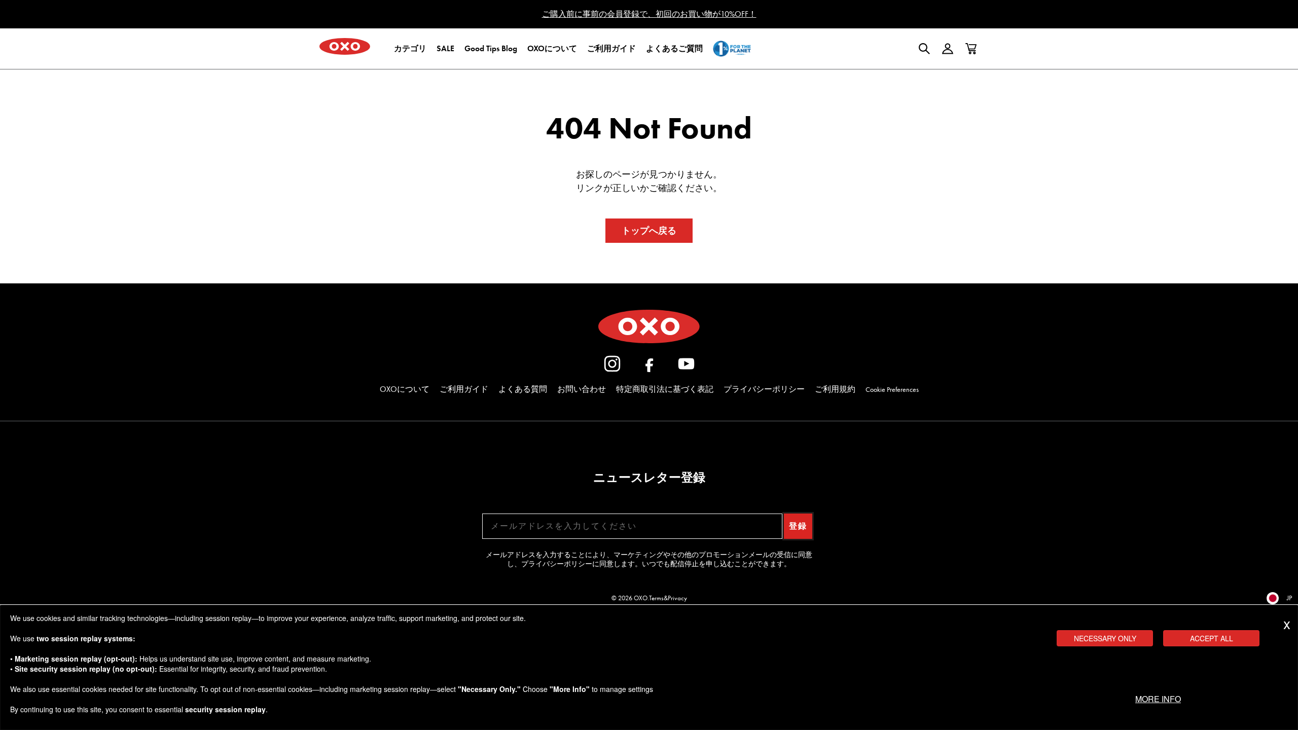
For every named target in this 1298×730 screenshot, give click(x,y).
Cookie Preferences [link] (892, 389)
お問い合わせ (581, 389)
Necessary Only (1105, 638)
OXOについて (404, 389)
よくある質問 (522, 389)
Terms (656, 598)
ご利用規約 (835, 389)
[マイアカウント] (947, 48)
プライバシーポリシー (764, 389)
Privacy (677, 598)
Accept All (1211, 638)
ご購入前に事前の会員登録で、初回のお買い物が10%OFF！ (649, 14)
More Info (1158, 699)
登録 (798, 526)
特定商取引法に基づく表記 (664, 389)
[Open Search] (924, 48)
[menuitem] (410, 48)
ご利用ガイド (464, 389)
